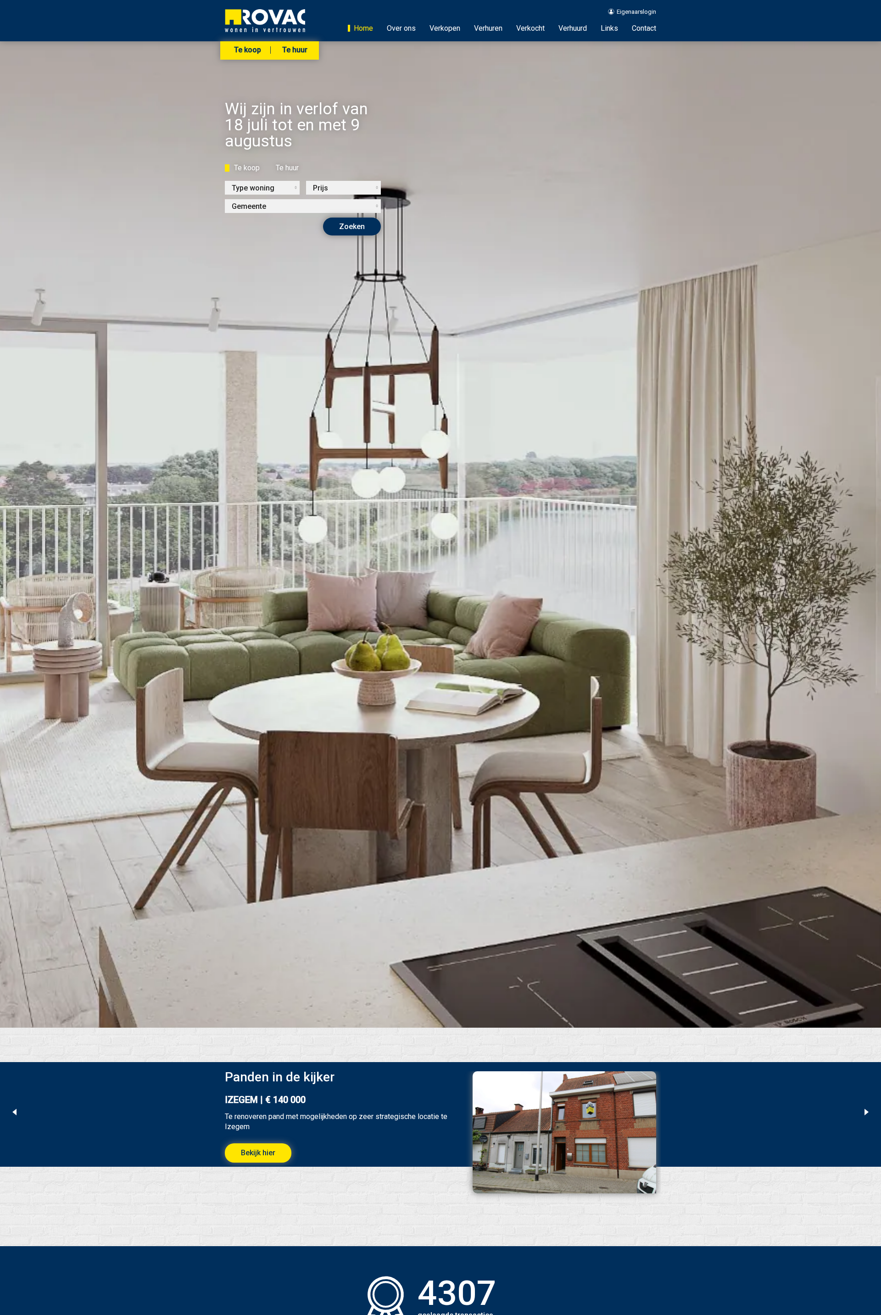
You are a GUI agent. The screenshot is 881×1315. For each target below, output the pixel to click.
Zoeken (352, 226)
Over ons (401, 28)
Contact (644, 28)
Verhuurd (572, 28)
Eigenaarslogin (635, 11)
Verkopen (444, 28)
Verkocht (530, 28)
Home (363, 28)
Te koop (247, 50)
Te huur (294, 50)
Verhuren (488, 28)
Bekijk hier (258, 1152)
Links (609, 28)
